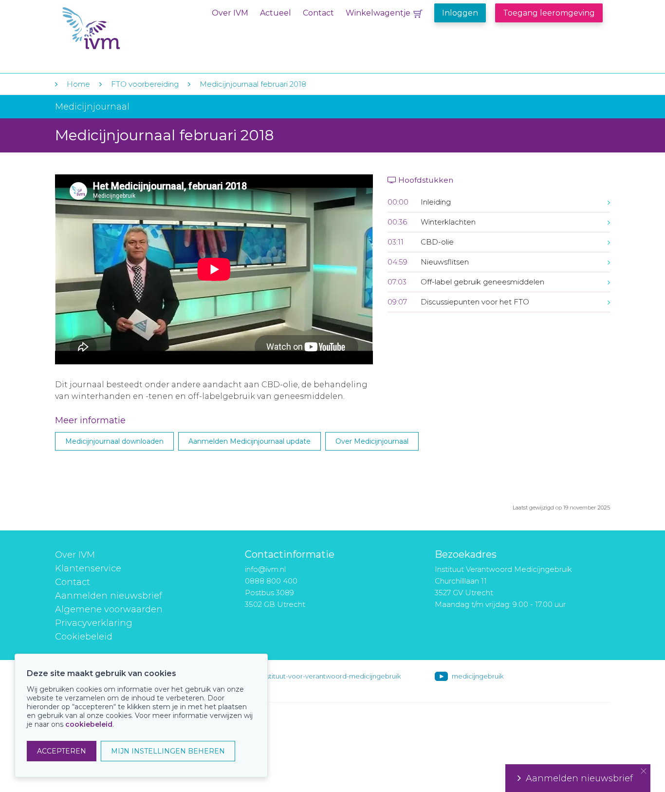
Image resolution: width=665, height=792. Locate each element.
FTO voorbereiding (146, 84)
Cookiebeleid (83, 636)
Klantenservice (88, 568)
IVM (121, 28)
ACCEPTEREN (61, 751)
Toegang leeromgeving (549, 13)
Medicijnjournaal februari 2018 (253, 84)
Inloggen (460, 13)
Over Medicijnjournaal (371, 441)
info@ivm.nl (265, 569)
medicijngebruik (477, 676)
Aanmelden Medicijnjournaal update (249, 441)
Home (78, 84)
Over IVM (230, 13)
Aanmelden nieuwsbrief (108, 595)
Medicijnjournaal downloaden (114, 441)
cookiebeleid (88, 724)
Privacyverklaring (93, 623)
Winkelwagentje (378, 13)
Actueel (275, 13)
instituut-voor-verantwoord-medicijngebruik (331, 676)
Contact (318, 13)
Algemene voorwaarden (109, 609)
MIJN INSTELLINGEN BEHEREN (168, 751)
